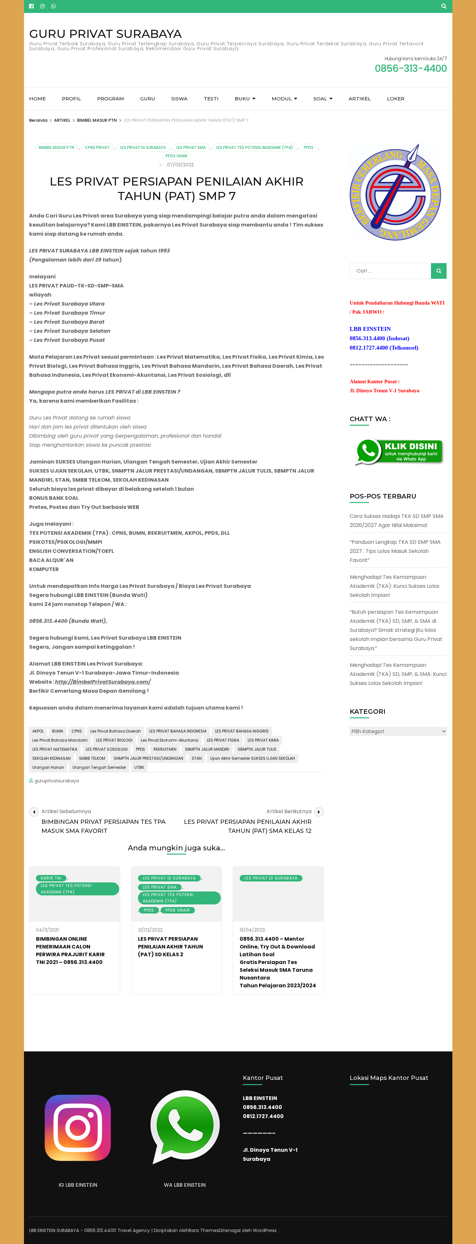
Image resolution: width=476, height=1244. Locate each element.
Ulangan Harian (48, 767)
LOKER (395, 98)
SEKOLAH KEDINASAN (51, 758)
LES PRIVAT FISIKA (223, 740)
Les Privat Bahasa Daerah (115, 731)
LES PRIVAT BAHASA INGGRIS (242, 731)
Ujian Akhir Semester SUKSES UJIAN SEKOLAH (252, 758)
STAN (197, 758)
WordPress (265, 1230)
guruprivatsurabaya (57, 781)
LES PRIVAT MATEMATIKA (54, 749)
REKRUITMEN (164, 749)
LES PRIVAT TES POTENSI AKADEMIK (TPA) (254, 147)
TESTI (211, 98)
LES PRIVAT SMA (191, 147)
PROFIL (71, 98)
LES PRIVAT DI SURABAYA (143, 147)
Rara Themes (204, 1230)
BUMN (57, 731)
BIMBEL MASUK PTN (56, 147)
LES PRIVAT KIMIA (263, 740)
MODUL (282, 98)
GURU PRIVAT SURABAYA (105, 34)
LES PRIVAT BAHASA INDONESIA (178, 731)
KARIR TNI (51, 878)
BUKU (242, 98)
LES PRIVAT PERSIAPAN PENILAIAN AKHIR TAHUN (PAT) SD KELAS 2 (170, 946)
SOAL (320, 98)
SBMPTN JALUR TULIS (257, 749)
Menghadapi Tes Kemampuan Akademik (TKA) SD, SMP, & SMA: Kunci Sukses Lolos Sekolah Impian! (398, 674)
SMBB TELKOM (92, 758)
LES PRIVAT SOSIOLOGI (107, 749)
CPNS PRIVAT (97, 147)
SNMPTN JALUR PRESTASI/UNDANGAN (148, 758)
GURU (147, 98)
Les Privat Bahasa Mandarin (60, 740)
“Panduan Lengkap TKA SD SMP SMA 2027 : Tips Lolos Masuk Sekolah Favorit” (395, 551)
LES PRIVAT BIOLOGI (114, 740)
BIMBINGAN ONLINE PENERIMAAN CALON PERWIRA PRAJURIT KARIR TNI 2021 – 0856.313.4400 (70, 950)
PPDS (308, 147)
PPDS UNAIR (176, 156)
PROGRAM (110, 98)
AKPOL (38, 731)
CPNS (77, 731)
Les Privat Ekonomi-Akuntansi (169, 740)
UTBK (139, 767)
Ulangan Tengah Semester (99, 767)
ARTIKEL (360, 98)
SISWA (179, 98)
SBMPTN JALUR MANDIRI (207, 749)
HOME (37, 98)
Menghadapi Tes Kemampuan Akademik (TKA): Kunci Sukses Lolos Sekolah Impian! (394, 586)
